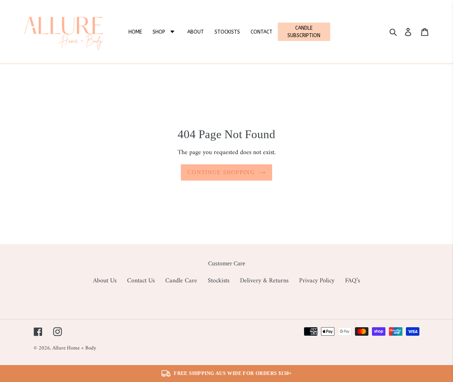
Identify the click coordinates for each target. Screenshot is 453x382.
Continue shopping (221, 172)
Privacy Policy (316, 280)
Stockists (218, 280)
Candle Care (181, 280)
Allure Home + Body (74, 348)
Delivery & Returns (264, 280)
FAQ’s (352, 280)
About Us (104, 280)
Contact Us (141, 280)
